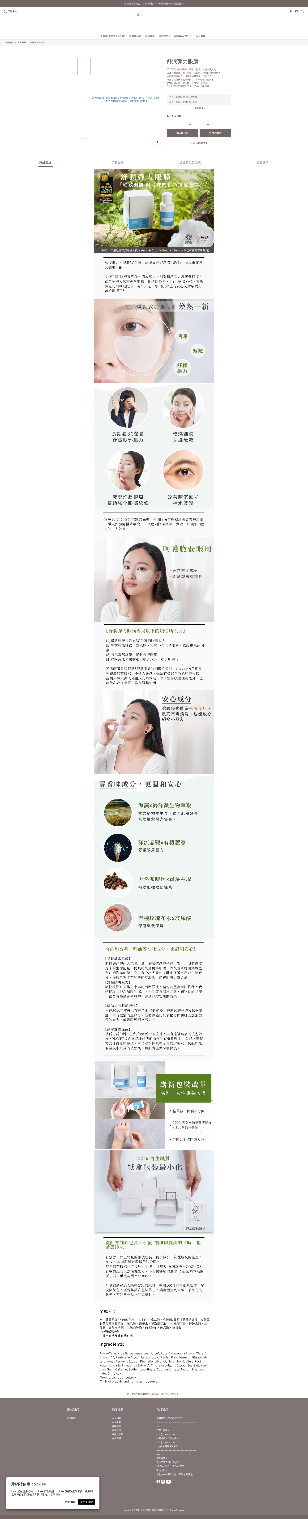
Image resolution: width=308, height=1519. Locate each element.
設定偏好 (70, 1501)
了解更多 (55, 1494)
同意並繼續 (86, 1501)
